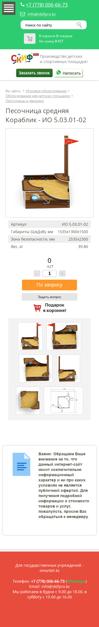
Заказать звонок (34, 72)
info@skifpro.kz (42, 14)
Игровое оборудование (46, 90)
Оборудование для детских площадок (38, 95)
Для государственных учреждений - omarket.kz (49, 568)
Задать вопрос (49, 297)
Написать (72, 73)
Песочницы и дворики (25, 100)
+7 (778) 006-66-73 (47, 4)
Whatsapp (76, 581)
